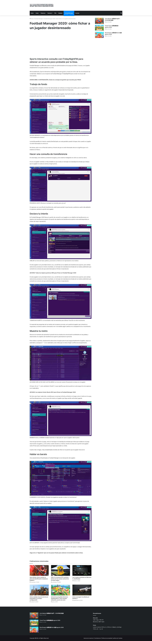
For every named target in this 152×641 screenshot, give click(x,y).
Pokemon (43, 13)
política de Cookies (117, 638)
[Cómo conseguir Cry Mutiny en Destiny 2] (81, 590)
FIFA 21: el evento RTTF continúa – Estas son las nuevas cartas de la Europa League (60, 579)
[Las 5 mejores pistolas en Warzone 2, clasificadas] (81, 570)
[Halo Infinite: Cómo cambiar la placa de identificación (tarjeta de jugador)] (39, 570)
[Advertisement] (92, 5)
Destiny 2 (50, 13)
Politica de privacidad (107, 638)
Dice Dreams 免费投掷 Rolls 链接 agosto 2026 (52, 627)
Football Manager (69, 13)
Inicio (32, 13)
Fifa (55, 13)
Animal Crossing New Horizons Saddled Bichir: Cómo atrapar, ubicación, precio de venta (59, 598)
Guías (37, 13)
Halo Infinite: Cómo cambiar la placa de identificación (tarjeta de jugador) (39, 579)
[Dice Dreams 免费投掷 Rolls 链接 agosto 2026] (99, 35)
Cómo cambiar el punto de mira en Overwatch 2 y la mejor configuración (39, 598)
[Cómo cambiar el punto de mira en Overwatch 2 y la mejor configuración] (39, 590)
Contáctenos (97, 638)
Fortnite (77, 13)
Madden (60, 13)
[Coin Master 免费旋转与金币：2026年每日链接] (99, 21)
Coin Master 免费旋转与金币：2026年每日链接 (52, 613)
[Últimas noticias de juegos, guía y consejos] (41, 5)
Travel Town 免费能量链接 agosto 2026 (50, 620)
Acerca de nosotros (88, 638)
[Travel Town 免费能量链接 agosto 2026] (99, 28)
